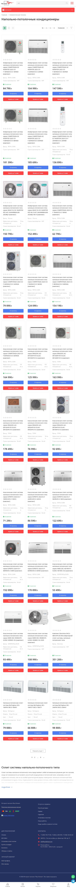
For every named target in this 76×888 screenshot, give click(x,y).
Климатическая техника (18, 15)
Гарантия (41, 814)
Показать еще (37, 751)
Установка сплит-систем (8, 841)
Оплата (3, 835)
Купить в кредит (6, 844)
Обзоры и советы (6, 851)
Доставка (4, 838)
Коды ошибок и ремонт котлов (47, 824)
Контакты (4, 848)
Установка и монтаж (44, 818)
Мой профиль (5, 861)
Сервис (40, 811)
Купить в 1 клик (13, 99)
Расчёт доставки (43, 808)
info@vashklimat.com (46, 841)
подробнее (5, 787)
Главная (4, 15)
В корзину (13, 93)
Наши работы (42, 821)
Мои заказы (5, 864)
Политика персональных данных (11, 807)
